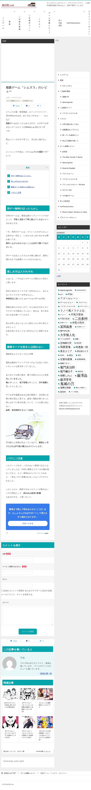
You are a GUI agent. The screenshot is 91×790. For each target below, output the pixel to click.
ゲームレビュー (66, 302)
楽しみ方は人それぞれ (19, 181)
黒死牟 (63, 392)
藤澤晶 (82, 375)
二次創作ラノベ (29, 22)
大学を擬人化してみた (70, 124)
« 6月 (59, 276)
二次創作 (81, 318)
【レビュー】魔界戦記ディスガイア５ (44, 705)
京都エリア (63, 322)
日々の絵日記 (60, 22)
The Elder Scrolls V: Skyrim (72, 157)
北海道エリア (81, 326)
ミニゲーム (3, 23)
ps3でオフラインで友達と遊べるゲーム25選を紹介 (10, 705)
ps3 (61, 294)
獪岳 (71, 355)
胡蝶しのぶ (66, 375)
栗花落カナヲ (82, 351)
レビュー (63, 314)
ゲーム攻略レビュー (49, 23)
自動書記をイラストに (70, 130)
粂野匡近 (80, 371)
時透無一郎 (82, 347)
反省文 (64, 152)
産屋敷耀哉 (81, 359)
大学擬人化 (67, 335)
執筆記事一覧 (46, 673)
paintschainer (81, 290)
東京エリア (66, 351)
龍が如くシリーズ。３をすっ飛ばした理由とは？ (16, 751)
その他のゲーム (27, 101)
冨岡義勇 (66, 326)
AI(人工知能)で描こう (70, 141)
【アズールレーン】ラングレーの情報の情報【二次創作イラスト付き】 (27, 707)
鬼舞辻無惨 (65, 387)
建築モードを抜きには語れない (23, 187)
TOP (10, 773)
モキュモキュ (67, 86)
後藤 (76, 339)
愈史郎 (78, 343)
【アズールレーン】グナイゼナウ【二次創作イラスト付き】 (10, 734)
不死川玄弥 (65, 319)
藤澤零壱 (66, 379)
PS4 (70, 294)
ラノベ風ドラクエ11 (72, 310)
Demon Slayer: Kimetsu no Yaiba (74, 212)
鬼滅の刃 (65, 97)
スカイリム (82, 302)
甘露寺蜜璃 (66, 359)
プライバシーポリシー (68, 217)
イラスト (39, 23)
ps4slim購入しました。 (44, 751)
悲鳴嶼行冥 (65, 343)
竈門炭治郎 (67, 367)
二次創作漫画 (19, 23)
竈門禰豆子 (66, 371)
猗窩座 (62, 355)
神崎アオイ (65, 363)
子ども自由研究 (65, 339)
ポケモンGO (67, 190)
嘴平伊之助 (65, 331)
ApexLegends (67, 102)
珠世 (79, 355)
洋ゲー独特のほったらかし (21, 176)
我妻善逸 (65, 347)
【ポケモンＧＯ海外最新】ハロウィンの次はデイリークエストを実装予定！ (44, 735)
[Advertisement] (28, 61)
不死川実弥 (77, 314)
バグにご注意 (16, 192)
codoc (46, 533)
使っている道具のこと (70, 135)
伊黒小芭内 (78, 322)
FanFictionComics (73, 23)
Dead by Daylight (68, 168)
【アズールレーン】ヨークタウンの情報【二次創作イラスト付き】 (27, 734)
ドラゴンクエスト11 (69, 113)
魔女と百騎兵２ (81, 387)
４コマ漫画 (74, 392)
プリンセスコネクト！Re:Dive (73, 184)
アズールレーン (68, 174)
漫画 (9, 23)
